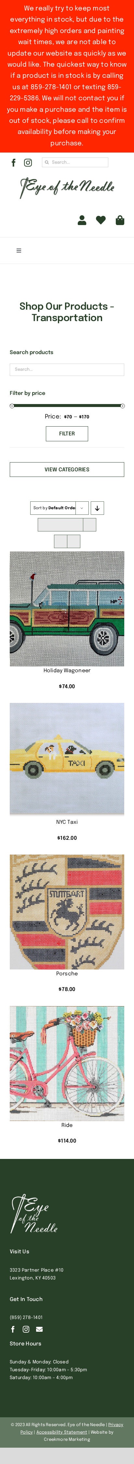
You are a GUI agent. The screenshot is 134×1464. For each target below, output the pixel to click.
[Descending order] (97, 508)
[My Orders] (101, 220)
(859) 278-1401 (26, 1317)
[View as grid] (60, 541)
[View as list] (73, 541)
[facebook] (14, 163)
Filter (67, 434)
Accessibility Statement (61, 1432)
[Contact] (39, 1329)
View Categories (67, 470)
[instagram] (28, 163)
